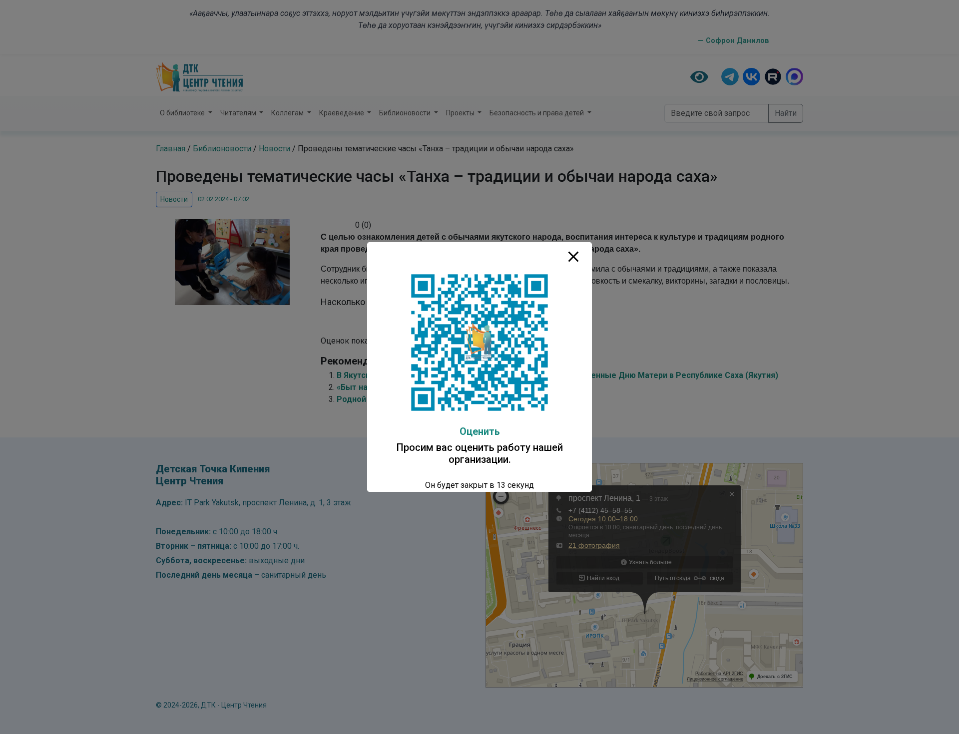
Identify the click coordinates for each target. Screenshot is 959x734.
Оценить (480, 431)
